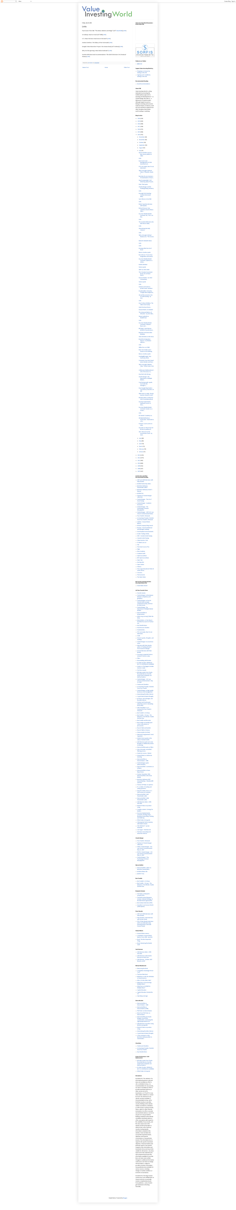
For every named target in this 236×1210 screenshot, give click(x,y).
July (140, 150)
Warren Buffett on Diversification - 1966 (142, 760)
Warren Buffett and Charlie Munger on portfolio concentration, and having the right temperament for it (145, 1019)
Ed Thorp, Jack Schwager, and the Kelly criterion (145, 699)
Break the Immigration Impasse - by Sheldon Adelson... (145, 341)
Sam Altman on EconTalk (145, 199)
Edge (138, 549)
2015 (139, 132)
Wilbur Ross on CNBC (144, 347)
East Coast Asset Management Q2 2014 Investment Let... (145, 162)
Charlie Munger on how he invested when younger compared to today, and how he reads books (144, 603)
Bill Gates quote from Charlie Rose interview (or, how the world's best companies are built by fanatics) (144, 675)
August (141, 148)
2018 (139, 124)
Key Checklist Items (142, 625)
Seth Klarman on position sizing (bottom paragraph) (145, 1024)
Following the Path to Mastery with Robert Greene (145, 823)
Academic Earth (141, 553)
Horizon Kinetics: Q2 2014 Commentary (145, 278)
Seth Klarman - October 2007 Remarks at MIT (144, 960)
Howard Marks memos (143, 933)
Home (106, 67)
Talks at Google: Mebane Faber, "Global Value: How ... (146, 366)
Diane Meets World (142, 585)
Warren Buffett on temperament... (142, 613)
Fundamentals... (141, 630)
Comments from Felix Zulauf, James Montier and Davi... (146, 361)
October (141, 142)
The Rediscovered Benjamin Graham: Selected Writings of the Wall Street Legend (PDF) (145, 899)
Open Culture (140, 564)
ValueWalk (119, 30)
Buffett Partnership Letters (144, 484)
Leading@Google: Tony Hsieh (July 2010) (145, 357)
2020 (139, 118)
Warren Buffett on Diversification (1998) (142, 1008)
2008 (139, 468)
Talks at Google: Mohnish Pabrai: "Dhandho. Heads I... (146, 172)
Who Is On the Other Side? (144, 980)
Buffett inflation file (142, 871)
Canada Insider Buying (143, 538)
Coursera (139, 572)
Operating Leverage (142, 996)
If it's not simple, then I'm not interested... (146, 167)
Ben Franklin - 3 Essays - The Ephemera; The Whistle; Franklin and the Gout (145, 717)
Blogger (125, 1198)
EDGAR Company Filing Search (145, 525)
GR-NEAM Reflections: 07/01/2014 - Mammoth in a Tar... (146, 419)
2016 (139, 129)
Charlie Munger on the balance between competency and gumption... (145, 597)
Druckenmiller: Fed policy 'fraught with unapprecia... (146, 291)
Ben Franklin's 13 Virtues (143, 713)
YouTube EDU (140, 562)
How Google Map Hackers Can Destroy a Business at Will (146, 389)
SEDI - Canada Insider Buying (144, 536)
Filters (138, 658)
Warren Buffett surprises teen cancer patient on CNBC (145, 154)
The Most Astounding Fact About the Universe (144, 832)
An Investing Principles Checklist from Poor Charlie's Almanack (145, 518)
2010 (139, 463)
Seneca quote (142, 267)
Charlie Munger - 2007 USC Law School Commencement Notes (145, 513)
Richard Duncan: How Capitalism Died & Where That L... (146, 210)
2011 (139, 460)
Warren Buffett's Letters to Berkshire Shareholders (144, 868)
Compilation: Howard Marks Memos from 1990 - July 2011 (145, 936)
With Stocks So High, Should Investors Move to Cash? (146, 394)
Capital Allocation (141, 990)
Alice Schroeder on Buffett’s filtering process (144, 750)
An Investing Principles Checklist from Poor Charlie (145, 687)
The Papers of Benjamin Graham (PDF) (143, 894)
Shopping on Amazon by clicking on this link (143, 72)
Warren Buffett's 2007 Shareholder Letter (143, 795)
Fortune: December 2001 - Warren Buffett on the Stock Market (144, 776)
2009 (139, 466)
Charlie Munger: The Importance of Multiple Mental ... (145, 378)
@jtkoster (139, 64)
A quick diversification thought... (145, 696)
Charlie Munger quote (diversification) (143, 763)
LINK (124, 30)
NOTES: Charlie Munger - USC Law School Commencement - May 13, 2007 (145, 853)
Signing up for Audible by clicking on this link (143, 75)
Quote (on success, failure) (144, 753)
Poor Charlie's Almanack (143, 516)
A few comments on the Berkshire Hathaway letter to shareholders (144, 1037)
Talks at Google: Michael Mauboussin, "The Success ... (146, 237)
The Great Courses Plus (143, 547)
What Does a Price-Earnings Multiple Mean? (144, 983)
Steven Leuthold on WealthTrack (144, 317)
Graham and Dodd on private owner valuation (145, 287)
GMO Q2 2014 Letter (144, 269)
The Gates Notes (141, 577)
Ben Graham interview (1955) (144, 903)
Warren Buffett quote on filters (145, 747)
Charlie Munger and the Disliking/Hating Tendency (146, 187)
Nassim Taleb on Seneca (143, 730)
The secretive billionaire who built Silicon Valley (146, 222)
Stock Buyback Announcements (145, 531)
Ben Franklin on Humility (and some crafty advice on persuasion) (144, 724)
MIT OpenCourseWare (143, 558)
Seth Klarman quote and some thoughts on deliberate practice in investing (145, 743)
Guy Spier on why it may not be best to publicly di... (146, 428)
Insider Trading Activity (143, 534)
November (142, 139)
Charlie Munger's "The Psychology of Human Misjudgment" (143, 859)
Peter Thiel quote (143, 184)
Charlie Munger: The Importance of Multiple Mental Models (145, 609)
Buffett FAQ (140, 493)
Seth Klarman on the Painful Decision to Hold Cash (144, 956)
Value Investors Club (142, 540)
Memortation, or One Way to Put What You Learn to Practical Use (145, 622)
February (141, 449)
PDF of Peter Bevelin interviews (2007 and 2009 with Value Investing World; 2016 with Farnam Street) (145, 924)
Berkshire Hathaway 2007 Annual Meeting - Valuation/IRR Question (145, 781)
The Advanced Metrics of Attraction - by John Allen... (146, 313)
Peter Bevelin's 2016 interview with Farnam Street (145, 918)
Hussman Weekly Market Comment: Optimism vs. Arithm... (146, 260)
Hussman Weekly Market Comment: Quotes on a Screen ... (145, 409)
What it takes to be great (143, 820)
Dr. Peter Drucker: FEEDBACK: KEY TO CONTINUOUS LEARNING (145, 663)
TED (138, 545)
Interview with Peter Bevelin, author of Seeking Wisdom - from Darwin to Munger (144, 647)
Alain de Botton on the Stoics (146, 336)
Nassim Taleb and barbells (144, 728)
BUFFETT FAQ (140, 874)
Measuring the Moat (142, 968)
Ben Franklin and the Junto (144, 720)
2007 (139, 471)
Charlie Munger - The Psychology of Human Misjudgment (143, 508)
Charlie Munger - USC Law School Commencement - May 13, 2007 (145, 681)
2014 (139, 134)
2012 (139, 458)
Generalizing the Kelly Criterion (144, 229)
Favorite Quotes (141, 593)
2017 (139, 126)
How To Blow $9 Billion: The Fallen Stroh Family (146, 304)
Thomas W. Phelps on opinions (145, 784)
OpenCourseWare (142, 556)
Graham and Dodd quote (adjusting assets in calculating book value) (145, 704)
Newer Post (86, 67)
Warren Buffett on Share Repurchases (143, 771)
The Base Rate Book (142, 974)
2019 (139, 121)
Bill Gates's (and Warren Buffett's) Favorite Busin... (146, 329)
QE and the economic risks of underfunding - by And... (146, 296)
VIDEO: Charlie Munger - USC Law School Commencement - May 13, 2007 (145, 848)
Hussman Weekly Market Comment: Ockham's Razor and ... (145, 324)
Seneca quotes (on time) (143, 732)
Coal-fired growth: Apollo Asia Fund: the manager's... (145, 384)
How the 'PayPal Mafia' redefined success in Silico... (145, 403)
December (142, 137)
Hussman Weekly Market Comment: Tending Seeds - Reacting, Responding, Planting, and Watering (145, 816)
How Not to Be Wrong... (145, 374)
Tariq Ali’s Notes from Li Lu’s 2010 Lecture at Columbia (144, 791)
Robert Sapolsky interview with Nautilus (145, 204)
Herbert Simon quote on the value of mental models (144, 739)
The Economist (141, 575)
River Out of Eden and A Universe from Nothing (145, 350)
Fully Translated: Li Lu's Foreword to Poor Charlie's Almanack (144, 709)
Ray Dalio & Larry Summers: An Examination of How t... (146, 177)
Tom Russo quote (141, 670)
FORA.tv (139, 566)
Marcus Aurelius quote (145, 252)
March (141, 446)
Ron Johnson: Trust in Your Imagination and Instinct (146, 255)
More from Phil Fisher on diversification (143, 1013)
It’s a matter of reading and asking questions (144, 787)
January (141, 451)
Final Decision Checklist (143, 627)
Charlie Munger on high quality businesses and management (145, 691)
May (140, 441)
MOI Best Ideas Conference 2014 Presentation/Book (146, 398)
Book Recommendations (143, 84)
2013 (139, 455)
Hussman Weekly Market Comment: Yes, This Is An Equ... (146, 215)
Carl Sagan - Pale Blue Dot (144, 830)
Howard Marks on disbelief (146, 309)
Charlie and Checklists (143, 684)
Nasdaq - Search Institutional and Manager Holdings (144, 528)
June (140, 438)
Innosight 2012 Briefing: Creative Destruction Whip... (145, 195)
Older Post (127, 67)
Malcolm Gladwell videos (145, 241)
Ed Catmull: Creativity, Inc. (145, 415)
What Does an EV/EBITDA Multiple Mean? (143, 987)
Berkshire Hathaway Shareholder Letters (142, 486)
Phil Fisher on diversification (144, 1011)
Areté (138, 636)
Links (140, 158)
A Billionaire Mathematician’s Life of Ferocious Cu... (146, 371)
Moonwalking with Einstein (144, 660)
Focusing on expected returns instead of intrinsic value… (145, 655)
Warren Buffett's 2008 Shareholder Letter (143, 799)
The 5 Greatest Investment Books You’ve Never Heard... (145, 274)
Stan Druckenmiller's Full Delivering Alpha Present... (146, 181)
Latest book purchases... (145, 307)
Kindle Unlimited (143, 264)
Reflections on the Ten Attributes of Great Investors (145, 977)
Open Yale (140, 560)
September (142, 145)
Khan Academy (141, 551)
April (140, 443)
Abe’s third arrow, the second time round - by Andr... (145, 433)
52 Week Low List (141, 542)
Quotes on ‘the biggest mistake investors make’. (145, 667)
